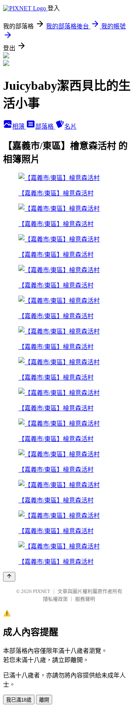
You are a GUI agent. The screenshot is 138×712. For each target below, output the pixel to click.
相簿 (19, 126)
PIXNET (41, 591)
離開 (44, 700)
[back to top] (9, 576)
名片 (70, 126)
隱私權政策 (55, 599)
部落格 (45, 126)
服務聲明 (85, 599)
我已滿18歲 (18, 700)
